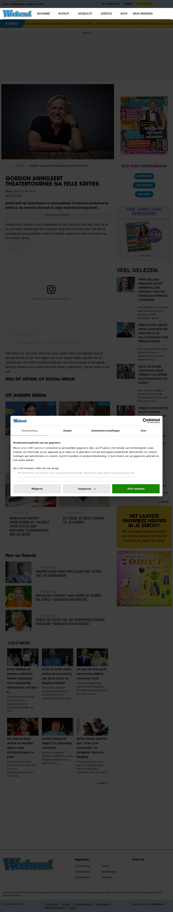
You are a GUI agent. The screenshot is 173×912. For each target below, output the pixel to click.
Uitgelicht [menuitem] (85, 13)
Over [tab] (143, 430)
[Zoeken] (167, 13)
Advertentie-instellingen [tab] (105, 430)
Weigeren (37, 488)
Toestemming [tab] (29, 430)
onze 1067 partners (33, 447)
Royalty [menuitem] (63, 13)
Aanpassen (84, 488)
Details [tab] (67, 430)
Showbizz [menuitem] (43, 13)
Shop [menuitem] (124, 13)
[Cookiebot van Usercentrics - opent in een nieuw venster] (145, 420)
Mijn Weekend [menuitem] (143, 13)
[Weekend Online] (17, 13)
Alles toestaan (135, 488)
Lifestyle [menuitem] (106, 13)
